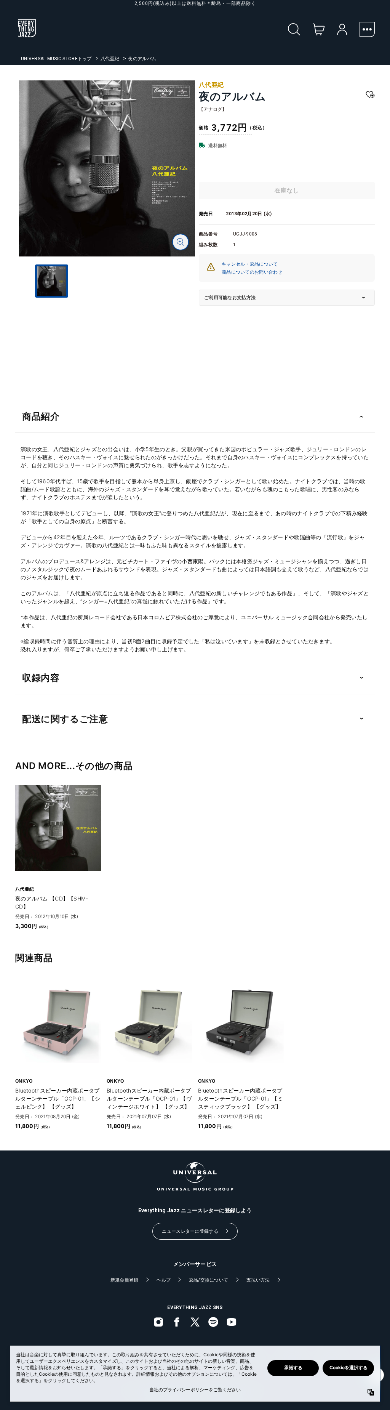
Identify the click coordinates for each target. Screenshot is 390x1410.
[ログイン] (342, 29)
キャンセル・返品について (250, 264)
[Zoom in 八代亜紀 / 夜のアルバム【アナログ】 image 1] (180, 242)
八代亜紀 (110, 58)
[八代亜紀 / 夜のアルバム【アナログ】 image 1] (107, 168)
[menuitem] (107, 316)
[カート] (318, 29)
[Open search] (294, 29)
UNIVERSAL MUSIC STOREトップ (56, 58)
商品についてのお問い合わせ (252, 272)
